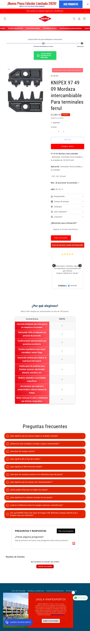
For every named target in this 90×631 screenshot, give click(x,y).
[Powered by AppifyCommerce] (73, 543)
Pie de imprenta (71, 591)
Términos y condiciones (35, 591)
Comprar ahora (67, 146)
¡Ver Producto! (70, 4)
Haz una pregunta (65, 531)
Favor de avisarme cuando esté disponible (67, 245)
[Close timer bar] (88, 4)
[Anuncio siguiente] (85, 11)
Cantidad (54, 127)
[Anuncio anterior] (4, 11)
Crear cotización (61, 238)
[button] (4, 18)
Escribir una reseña (45, 566)
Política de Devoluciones (55, 591)
